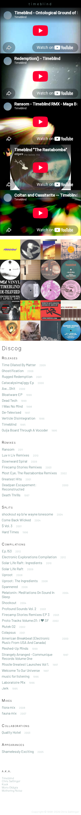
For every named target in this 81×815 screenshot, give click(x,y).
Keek (5, 784)
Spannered (10, 586)
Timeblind (9, 424)
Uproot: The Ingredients (20, 581)
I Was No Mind (12, 406)
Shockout (9, 602)
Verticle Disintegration (18, 418)
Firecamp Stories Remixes (22, 467)
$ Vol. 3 (7, 526)
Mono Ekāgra (10, 787)
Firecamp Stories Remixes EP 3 (26, 614)
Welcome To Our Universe (21, 670)
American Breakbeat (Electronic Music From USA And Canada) (26, 640)
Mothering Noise (12, 790)
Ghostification (13, 370)
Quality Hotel (11, 732)
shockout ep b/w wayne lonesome (27, 514)
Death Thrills (11, 495)
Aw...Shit (8, 388)
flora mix (8, 707)
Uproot (7, 574)
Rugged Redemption (17, 376)
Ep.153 (7, 551)
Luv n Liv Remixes (15, 455)
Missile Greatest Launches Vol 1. (25, 664)
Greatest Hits (12, 479)
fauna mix (9, 713)
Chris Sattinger (11, 781)
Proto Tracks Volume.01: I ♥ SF (25, 620)
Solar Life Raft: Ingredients (22, 563)
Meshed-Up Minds (15, 648)
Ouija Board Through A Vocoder (25, 430)
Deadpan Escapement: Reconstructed (19, 487)
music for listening (15, 676)
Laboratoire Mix (13, 682)
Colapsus (9, 632)
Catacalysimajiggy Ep (18, 382)
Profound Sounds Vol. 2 (19, 608)
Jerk (5, 688)
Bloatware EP (12, 394)
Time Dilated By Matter (19, 365)
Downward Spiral (14, 461)
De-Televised (11, 412)
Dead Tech (9, 400)
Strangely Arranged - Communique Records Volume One (27, 656)
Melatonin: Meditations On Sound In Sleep (28, 594)
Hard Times (10, 532)
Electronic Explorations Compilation (29, 557)
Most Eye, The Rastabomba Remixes (29, 473)
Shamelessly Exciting (18, 751)
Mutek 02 (9, 626)
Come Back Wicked (16, 520)
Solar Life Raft (12, 569)
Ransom (8, 449)
